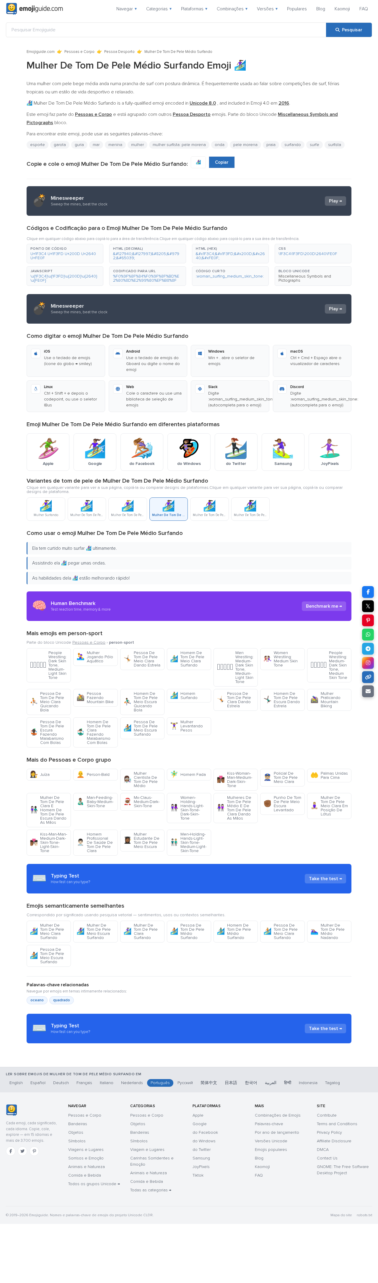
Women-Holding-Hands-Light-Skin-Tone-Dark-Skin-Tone (187, 808)
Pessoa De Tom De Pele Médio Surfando (187, 931)
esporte (37, 144)
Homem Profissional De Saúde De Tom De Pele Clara (94, 842)
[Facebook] (10, 1151)
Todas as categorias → (150, 1190)
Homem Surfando (184, 695)
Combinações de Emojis (278, 1115)
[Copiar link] (368, 677)
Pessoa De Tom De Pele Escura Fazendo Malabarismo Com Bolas (47, 732)
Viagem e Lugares (147, 1149)
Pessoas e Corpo (79, 51)
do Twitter (202, 1149)
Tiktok (198, 1175)
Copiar (222, 162)
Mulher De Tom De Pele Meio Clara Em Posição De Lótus (329, 806)
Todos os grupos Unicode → (94, 1183)
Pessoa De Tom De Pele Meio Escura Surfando (140, 728)
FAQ (363, 9)
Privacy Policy (329, 1132)
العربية (270, 1082)
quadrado (61, 1000)
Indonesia (308, 1082)
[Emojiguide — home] (34, 9)
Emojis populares (271, 1149)
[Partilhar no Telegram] (368, 649)
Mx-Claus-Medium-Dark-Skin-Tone (141, 801)
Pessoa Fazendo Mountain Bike (95, 697)
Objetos (75, 1132)
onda (219, 144)
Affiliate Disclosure (334, 1140)
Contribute (327, 1115)
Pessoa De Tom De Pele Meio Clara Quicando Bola (47, 702)
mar (96, 144)
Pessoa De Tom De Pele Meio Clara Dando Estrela (141, 659)
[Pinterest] (34, 1151)
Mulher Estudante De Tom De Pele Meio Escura (141, 840)
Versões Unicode (271, 1140)
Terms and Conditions (337, 1123)
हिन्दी (287, 1082)
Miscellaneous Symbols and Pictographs (304, 278)
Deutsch (61, 1082)
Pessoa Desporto (119, 51)
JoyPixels (201, 1166)
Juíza (40, 774)
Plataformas (194, 9)
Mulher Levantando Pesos (186, 726)
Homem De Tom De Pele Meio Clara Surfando (187, 659)
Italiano (106, 1082)
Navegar (126, 9)
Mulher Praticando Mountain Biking (325, 699)
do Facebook (205, 1132)
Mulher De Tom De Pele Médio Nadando (327, 931)
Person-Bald (93, 774)
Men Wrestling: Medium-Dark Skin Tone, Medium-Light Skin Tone (235, 667)
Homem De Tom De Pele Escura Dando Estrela (281, 699)
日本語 (231, 1082)
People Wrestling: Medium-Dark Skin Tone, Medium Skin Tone (328, 665)
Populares (297, 9)
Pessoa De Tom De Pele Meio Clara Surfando (280, 931)
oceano (37, 1000)
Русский (185, 1082)
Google (200, 1123)
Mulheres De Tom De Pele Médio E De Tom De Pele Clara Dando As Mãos (234, 808)
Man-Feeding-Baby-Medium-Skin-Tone (94, 801)
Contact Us (327, 1158)
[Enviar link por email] (368, 691)
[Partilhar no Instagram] (368, 663)
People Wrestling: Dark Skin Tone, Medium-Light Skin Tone (48, 665)
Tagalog (332, 1082)
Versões (267, 9)
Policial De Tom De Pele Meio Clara (280, 777)
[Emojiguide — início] (11, 1110)
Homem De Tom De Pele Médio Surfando (234, 931)
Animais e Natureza (86, 1166)
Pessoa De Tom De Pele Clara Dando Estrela (234, 699)
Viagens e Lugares (86, 1149)
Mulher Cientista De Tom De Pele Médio (140, 779)
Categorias (159, 9)
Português (160, 1082)
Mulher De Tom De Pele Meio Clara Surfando (47, 931)
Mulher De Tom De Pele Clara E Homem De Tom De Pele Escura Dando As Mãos (48, 810)
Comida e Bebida (84, 1175)
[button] (65, 253)
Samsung (201, 1158)
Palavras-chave (269, 1123)
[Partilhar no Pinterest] (368, 620)
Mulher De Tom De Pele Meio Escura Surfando (93, 931)
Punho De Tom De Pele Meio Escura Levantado (282, 803)
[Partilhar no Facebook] (368, 592)
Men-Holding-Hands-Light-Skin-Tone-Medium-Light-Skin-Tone (188, 842)
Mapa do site (341, 1215)
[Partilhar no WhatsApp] (368, 634)
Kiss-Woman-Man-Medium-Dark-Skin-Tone (234, 779)
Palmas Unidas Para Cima (329, 775)
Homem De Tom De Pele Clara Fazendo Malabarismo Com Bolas (93, 732)
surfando (292, 144)
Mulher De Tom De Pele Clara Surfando (140, 931)
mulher (137, 144)
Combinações (232, 9)
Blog (320, 9)
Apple (198, 1115)
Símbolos (77, 1140)
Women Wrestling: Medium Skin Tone (280, 659)
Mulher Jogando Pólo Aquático (94, 657)
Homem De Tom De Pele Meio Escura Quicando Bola (140, 702)
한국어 (251, 1082)
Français (84, 1082)
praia (271, 144)
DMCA (323, 1149)
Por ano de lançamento (277, 1132)
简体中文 (209, 1082)
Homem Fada (188, 774)
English (16, 1082)
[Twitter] (22, 1151)
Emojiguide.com (41, 51)
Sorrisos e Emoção (86, 1158)
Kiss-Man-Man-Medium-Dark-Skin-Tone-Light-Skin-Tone (48, 842)
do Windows (204, 1140)
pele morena (245, 144)
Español (37, 1082)
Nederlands (132, 1082)
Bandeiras (77, 1123)
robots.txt (364, 1215)
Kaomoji (342, 9)
